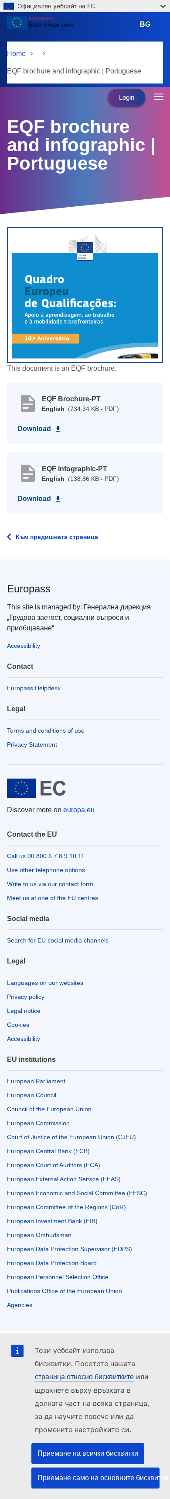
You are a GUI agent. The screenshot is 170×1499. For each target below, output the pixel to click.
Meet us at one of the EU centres (52, 897)
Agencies (19, 1304)
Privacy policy (25, 996)
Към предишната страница (57, 536)
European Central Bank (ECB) (48, 1151)
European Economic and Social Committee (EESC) (77, 1192)
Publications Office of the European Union (64, 1290)
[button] (85, 294)
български (147, 28)
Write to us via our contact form (50, 883)
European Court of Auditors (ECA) (53, 1165)
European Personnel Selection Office (58, 1276)
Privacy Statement (32, 744)
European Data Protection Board (52, 1262)
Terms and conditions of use (46, 730)
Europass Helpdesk (34, 688)
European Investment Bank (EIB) (52, 1220)
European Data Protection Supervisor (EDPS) (69, 1248)
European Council (31, 1095)
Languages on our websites (45, 982)
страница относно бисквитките (84, 1377)
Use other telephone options (46, 869)
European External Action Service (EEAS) (64, 1179)
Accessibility (23, 645)
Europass (29, 589)
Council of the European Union (49, 1109)
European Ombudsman (39, 1234)
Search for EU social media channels (58, 940)
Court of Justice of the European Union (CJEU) (71, 1137)
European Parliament (36, 1081)
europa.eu (79, 810)
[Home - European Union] (69, 28)
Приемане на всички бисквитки (87, 1453)
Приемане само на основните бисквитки (98, 1478)
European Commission (38, 1123)
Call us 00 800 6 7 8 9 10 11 (46, 855)
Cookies (18, 1024)
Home (16, 53)
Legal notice (24, 1010)
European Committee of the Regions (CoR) (66, 1206)
